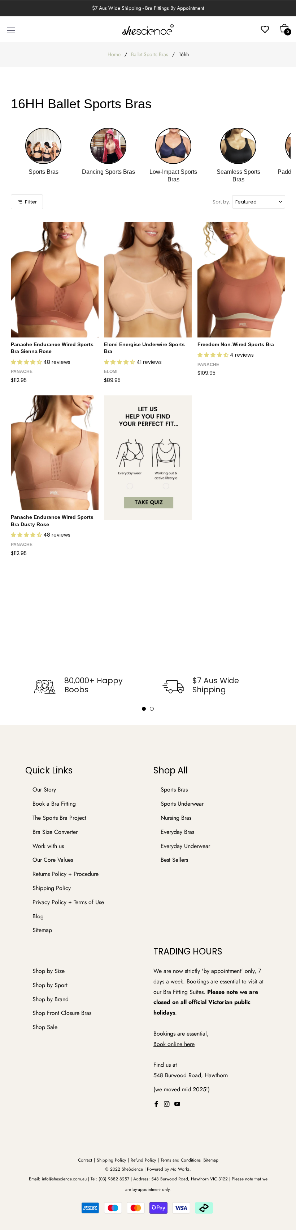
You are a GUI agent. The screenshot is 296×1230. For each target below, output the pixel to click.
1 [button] (144, 709)
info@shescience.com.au (64, 1179)
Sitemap (42, 930)
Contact (85, 1160)
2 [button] (152, 709)
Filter (31, 201)
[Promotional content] (148, 457)
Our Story (44, 789)
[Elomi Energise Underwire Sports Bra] (148, 279)
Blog (38, 916)
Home (114, 54)
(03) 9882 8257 (114, 1179)
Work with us (48, 846)
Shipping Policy (51, 888)
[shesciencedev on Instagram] (167, 1104)
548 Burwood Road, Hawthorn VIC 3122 (189, 1179)
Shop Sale (44, 1027)
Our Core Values (52, 860)
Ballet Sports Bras (149, 54)
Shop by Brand (50, 999)
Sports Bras (174, 789)
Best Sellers (174, 860)
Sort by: (221, 202)
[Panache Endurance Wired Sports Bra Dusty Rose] (55, 452)
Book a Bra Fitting (54, 803)
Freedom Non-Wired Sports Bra (235, 344)
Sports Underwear (182, 803)
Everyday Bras (177, 832)
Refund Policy (143, 1160)
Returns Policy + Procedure (65, 874)
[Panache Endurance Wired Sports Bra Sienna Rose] (55, 279)
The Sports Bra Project (59, 818)
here (189, 1044)
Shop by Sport (50, 985)
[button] (27, 362)
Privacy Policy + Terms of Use (68, 902)
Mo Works (180, 1169)
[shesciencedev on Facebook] (156, 1104)
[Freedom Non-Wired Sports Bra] (241, 279)
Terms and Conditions (181, 1160)
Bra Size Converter (55, 832)
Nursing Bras (176, 818)
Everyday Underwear (185, 846)
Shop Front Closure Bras (61, 1013)
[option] (84, 687)
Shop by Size (48, 971)
